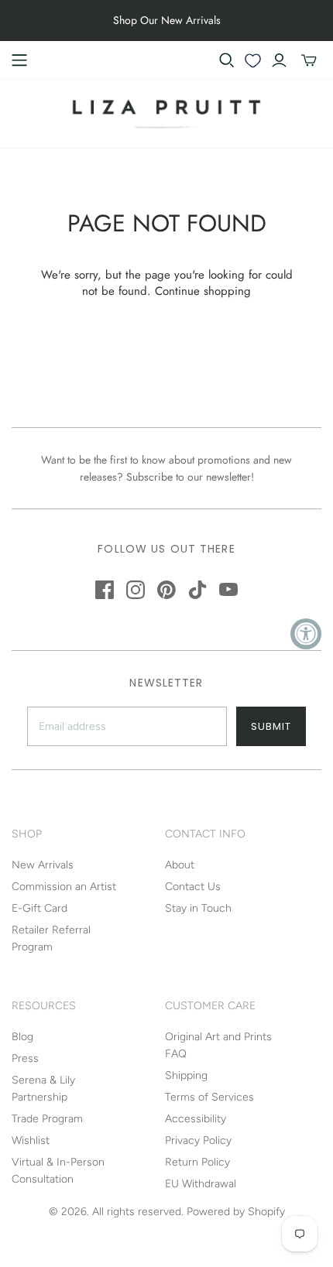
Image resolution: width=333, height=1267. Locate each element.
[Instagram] (135, 589)
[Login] (279, 60)
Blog (22, 1036)
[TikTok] (197, 589)
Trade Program (47, 1118)
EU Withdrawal (200, 1183)
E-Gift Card (39, 908)
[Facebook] (104, 589)
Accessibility (195, 1118)
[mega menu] (19, 60)
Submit (271, 726)
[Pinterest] (166, 589)
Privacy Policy (198, 1140)
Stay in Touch (198, 908)
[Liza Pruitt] (166, 112)
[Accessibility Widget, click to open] (305, 633)
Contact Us (193, 886)
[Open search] (227, 60)
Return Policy (197, 1162)
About (179, 864)
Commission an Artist (64, 886)
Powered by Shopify (236, 1211)
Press (25, 1058)
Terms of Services (209, 1097)
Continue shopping (203, 291)
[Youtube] (228, 589)
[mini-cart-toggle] (309, 60)
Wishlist (31, 1140)
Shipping (186, 1075)
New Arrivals (43, 864)
